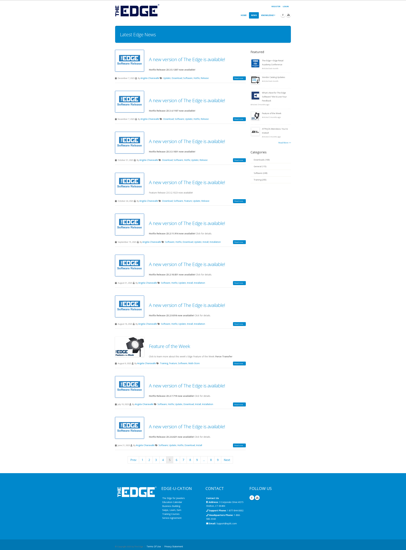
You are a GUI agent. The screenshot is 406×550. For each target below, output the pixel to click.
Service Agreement (172, 517)
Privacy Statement (173, 546)
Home (244, 15)
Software (188, 78)
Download (177, 78)
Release (205, 78)
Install (206, 241)
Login (286, 6)
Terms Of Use (154, 546)
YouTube (257, 497)
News (254, 15)
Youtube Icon (288, 15)
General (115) (260, 166)
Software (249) (260, 173)
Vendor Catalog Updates (273, 77)
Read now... (239, 78)
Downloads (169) (261, 159)
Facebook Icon (283, 15)
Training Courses (171, 513)
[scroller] (400, 546)
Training (164, 363)
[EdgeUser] (137, 11)
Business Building (171, 506)
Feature (188, 200)
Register (276, 6)
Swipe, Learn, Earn (171, 509)
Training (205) (260, 179)
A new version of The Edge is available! (187, 59)
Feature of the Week (169, 346)
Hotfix (196, 78)
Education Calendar (172, 502)
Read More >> (284, 142)
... (204, 460)
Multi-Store (194, 363)
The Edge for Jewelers (173, 498)
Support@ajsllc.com (226, 523)
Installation (215, 241)
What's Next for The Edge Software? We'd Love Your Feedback (274, 96)
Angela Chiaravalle (150, 78)
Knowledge (267, 15)
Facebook (251, 497)
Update (167, 78)
